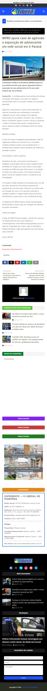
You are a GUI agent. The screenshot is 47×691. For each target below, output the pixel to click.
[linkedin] (36, 568)
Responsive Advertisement (12, 249)
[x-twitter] (20, 5)
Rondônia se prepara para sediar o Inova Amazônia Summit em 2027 (24, 21)
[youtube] (31, 568)
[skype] (31, 5)
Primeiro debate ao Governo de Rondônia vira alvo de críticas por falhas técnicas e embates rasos (28, 326)
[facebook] (16, 5)
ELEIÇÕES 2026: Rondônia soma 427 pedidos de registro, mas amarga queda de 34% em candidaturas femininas (27, 339)
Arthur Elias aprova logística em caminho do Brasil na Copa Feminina (28, 580)
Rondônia (16, 30)
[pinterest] (27, 5)
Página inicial (8, 30)
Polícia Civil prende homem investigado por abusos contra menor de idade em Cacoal (22, 640)
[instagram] (23, 5)
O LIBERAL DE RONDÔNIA (29, 687)
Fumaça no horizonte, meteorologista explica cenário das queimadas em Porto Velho (28, 602)
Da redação (29, 298)
